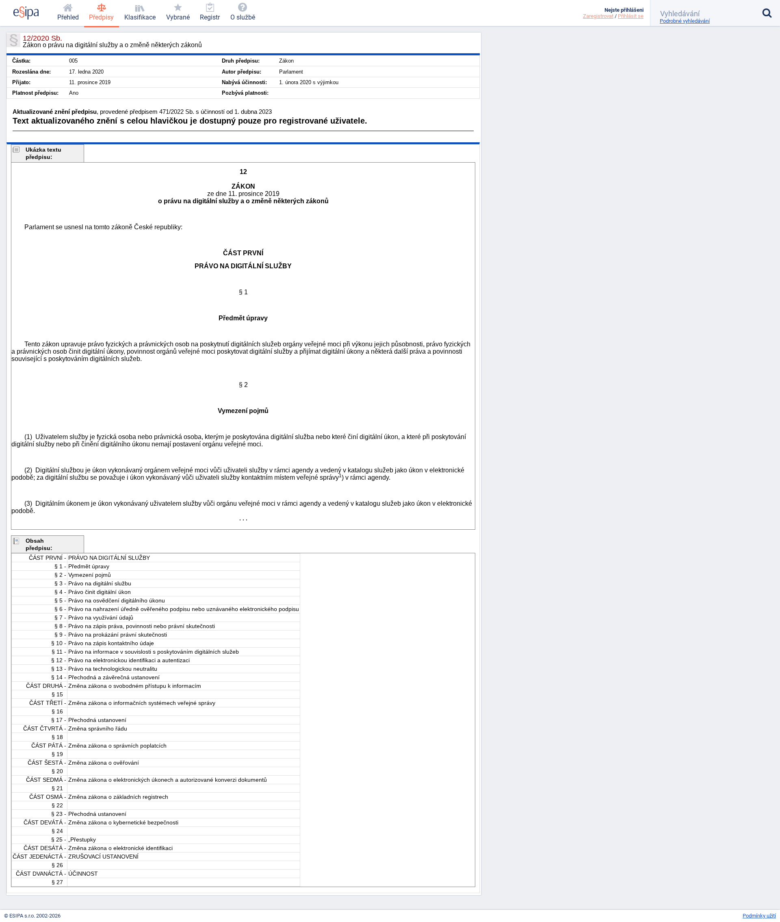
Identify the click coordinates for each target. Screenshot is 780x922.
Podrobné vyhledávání (685, 21)
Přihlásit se (631, 16)
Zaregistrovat (598, 16)
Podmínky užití (759, 916)
